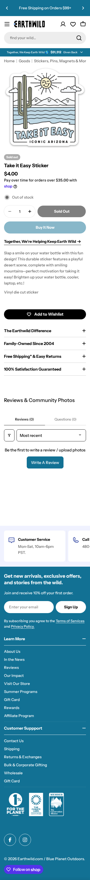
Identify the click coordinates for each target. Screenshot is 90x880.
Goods (24, 60)
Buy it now (45, 227)
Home (9, 60)
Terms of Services (70, 621)
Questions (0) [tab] (65, 419)
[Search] (79, 38)
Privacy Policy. (22, 626)
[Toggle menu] (7, 24)
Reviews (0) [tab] (24, 419)
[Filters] (9, 435)
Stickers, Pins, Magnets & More (61, 60)
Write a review (45, 462)
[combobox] (45, 38)
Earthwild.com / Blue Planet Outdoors (51, 858)
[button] (7, 8)
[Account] (63, 24)
